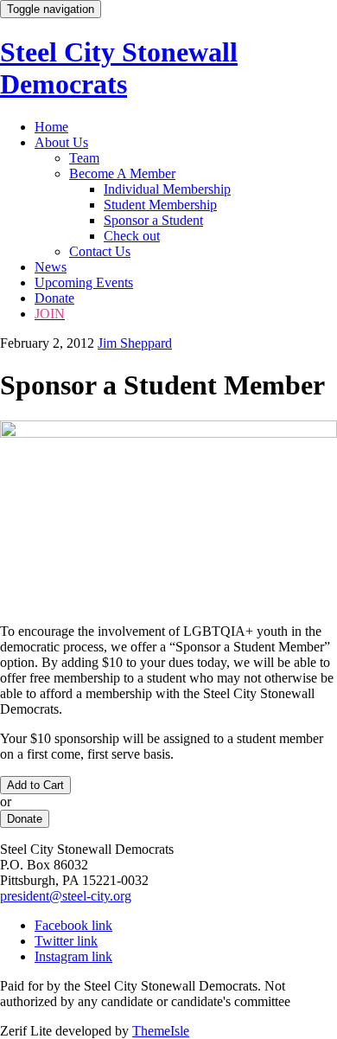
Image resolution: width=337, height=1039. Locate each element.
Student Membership (160, 204)
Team (84, 158)
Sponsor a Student (153, 220)
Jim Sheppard (135, 343)
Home (51, 126)
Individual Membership (167, 189)
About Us (61, 142)
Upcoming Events (84, 282)
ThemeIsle (160, 1030)
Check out (132, 235)
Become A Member (122, 173)
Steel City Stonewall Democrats (119, 67)
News (51, 267)
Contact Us (99, 251)
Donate (54, 298)
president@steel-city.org (65, 895)
